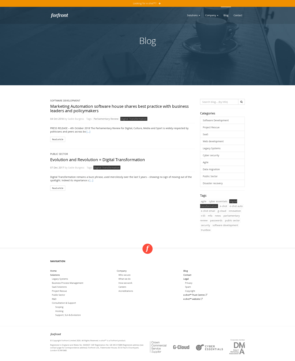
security (205, 225)
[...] (88, 131)
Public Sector (59, 154)
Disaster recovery (213, 183)
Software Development (65, 100)
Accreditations (125, 290)
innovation (235, 210)
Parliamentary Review (106, 118)
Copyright (190, 290)
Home (53, 270)
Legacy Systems (212, 148)
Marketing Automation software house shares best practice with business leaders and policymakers (119, 108)
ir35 (203, 215)
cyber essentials (218, 201)
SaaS (205, 134)
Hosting (59, 311)
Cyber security (211, 155)
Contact (238, 15)
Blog (225, 15)
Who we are (124, 274)
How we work (125, 282)
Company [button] (211, 15)
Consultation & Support (64, 302)
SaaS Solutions (59, 286)
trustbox (205, 230)
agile (203, 201)
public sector (232, 220)
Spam (188, 286)
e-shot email (208, 210)
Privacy (188, 282)
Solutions (55, 274)
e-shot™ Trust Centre (194, 294)
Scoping (59, 306)
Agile (205, 162)
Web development (213, 141)
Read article (57, 139)
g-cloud (222, 210)
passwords (216, 220)
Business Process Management (67, 282)
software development (225, 225)
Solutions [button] (192, 15)
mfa (210, 215)
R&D (54, 298)
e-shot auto (236, 206)
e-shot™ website (191, 298)
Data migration (211, 169)
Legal (186, 278)
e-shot (223, 206)
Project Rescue (211, 127)
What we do (124, 278)
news (218, 215)
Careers (122, 286)
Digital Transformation (134, 118)
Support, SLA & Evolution (68, 314)
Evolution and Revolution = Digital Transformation (97, 159)
